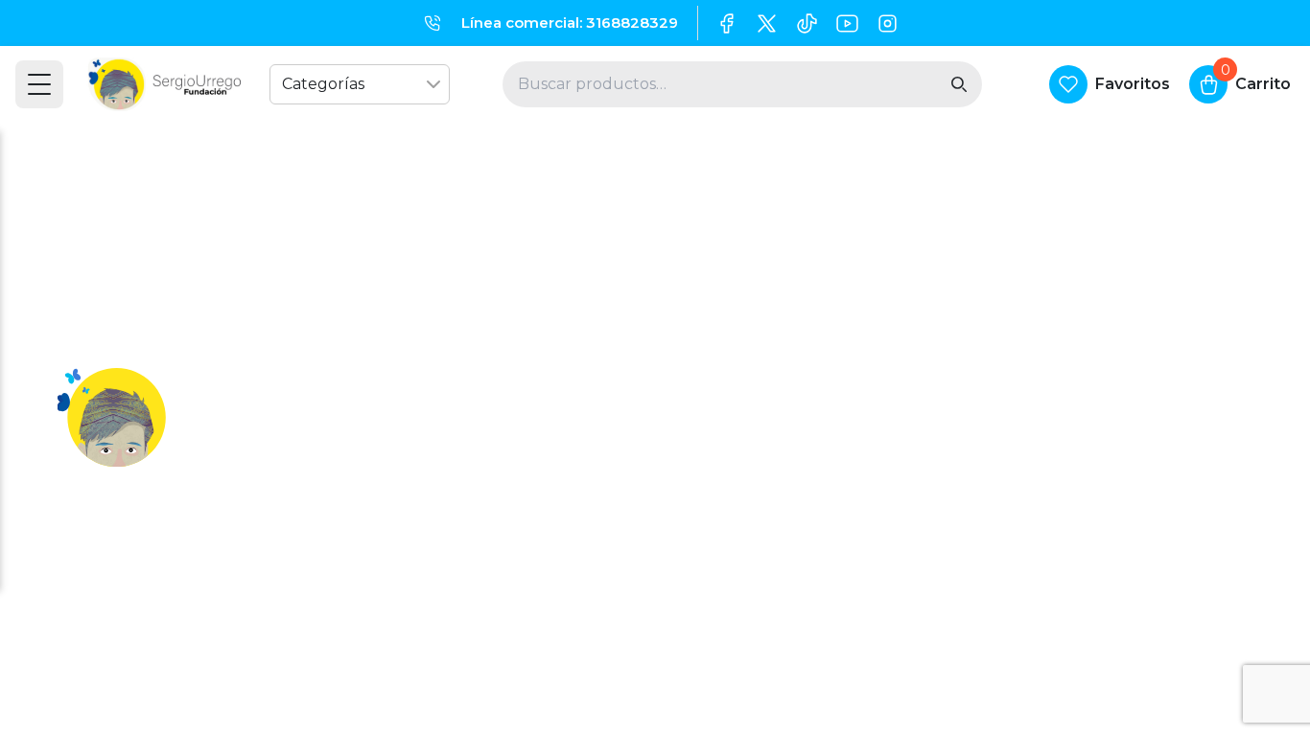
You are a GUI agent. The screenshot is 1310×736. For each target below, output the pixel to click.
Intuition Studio (958, 686)
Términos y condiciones (763, 425)
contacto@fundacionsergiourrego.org (1104, 460)
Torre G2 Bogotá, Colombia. (1062, 496)
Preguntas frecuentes (439, 531)
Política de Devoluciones (769, 531)
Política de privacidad (435, 496)
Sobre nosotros (411, 425)
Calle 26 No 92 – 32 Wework (1063, 531)
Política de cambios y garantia (787, 496)
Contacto (388, 460)
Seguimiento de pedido (764, 460)
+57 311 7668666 (1016, 425)
